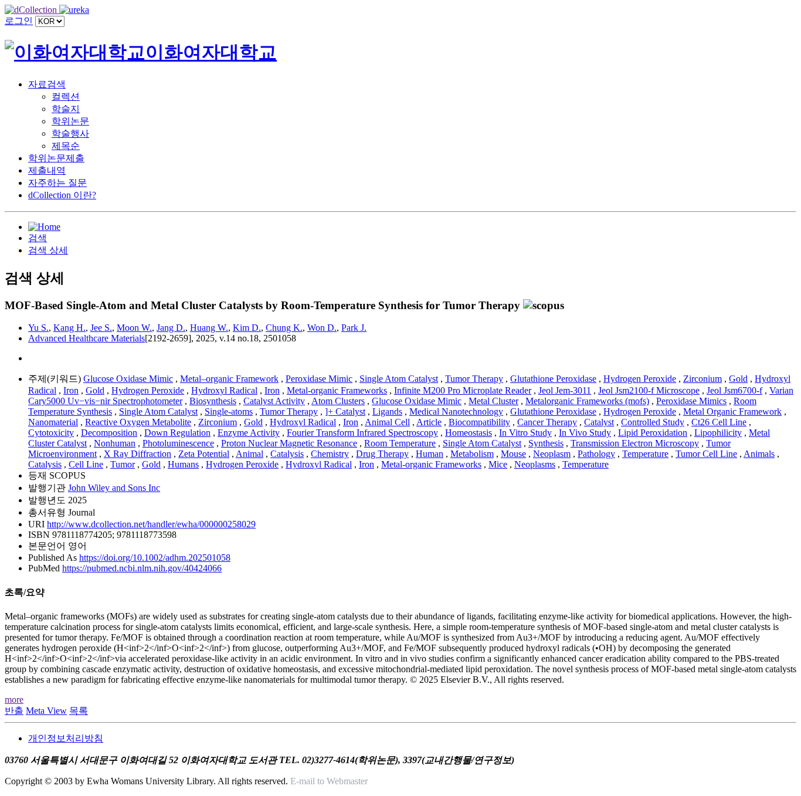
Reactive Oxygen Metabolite (138, 422)
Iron (71, 390)
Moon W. (134, 328)
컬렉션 (66, 96)
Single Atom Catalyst (398, 379)
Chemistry (330, 454)
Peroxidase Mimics (691, 401)
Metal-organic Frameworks (337, 390)
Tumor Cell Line (706, 454)
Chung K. (284, 328)
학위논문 (70, 121)
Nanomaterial (53, 422)
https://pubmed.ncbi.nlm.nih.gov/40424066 (142, 568)
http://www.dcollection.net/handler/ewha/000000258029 (151, 524)
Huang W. (209, 328)
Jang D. (171, 328)
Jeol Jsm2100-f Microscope (649, 390)
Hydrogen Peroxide (639, 379)
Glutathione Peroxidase (553, 379)
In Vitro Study (525, 433)
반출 (14, 711)
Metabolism (472, 454)
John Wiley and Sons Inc (114, 488)
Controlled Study (652, 422)
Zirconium (702, 379)
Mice (497, 464)
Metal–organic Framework (229, 379)
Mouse (513, 454)
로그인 (19, 21)
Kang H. (69, 328)
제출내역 (47, 170)
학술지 (66, 109)
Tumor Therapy (474, 379)
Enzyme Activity (249, 433)
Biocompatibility (479, 422)
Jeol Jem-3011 (564, 390)
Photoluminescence (178, 443)
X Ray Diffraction (137, 454)
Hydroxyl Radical (224, 390)
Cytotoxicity (51, 433)
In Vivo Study (585, 433)
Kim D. (247, 328)
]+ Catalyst (345, 411)
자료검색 (47, 84)
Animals (759, 454)
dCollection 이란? (62, 195)
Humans (183, 464)
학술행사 (70, 133)
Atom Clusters (338, 401)
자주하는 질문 (57, 183)
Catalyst (599, 422)
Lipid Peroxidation (652, 433)
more (14, 699)
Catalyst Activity (274, 401)
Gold (738, 379)
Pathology (596, 454)
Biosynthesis (212, 401)
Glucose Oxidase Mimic (128, 379)
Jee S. (101, 328)
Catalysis (287, 454)
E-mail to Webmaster (329, 781)
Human (429, 454)
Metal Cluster (493, 401)
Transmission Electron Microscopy (635, 443)
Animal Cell (387, 422)
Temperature (645, 454)
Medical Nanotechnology (456, 411)
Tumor (122, 464)
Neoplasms (534, 464)
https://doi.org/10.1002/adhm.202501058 (154, 558)
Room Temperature (400, 443)
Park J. (353, 328)
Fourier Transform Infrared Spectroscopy (362, 433)
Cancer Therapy (547, 422)
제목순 (66, 146)
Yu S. (38, 328)
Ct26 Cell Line (718, 422)
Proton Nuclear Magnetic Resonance (289, 443)
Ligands (387, 411)
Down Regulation (177, 433)
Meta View (46, 711)
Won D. (322, 328)
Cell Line (86, 464)
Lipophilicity (718, 433)
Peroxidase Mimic (319, 379)
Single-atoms (229, 411)
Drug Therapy (382, 454)
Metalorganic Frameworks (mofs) (587, 401)
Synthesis (546, 443)
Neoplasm (552, 454)
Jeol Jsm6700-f (734, 390)
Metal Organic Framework (732, 411)
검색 (37, 238)
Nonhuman (114, 443)
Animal (249, 454)
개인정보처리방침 (65, 738)
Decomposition (109, 433)
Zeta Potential (203, 454)
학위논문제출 (56, 158)
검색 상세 (48, 250)
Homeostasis (468, 433)
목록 (78, 711)
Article (429, 422)
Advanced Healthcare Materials (86, 338)
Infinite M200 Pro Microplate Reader (462, 390)
